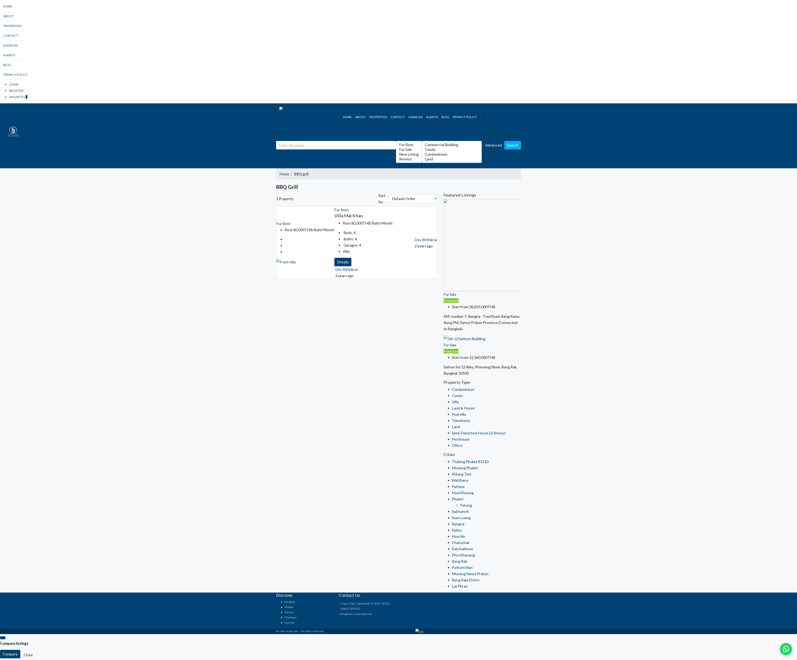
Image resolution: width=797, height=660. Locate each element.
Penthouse (461, 439)
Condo (457, 395)
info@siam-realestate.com (356, 614)
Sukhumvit (460, 511)
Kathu (457, 530)
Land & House (463, 408)
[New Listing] (409, 154)
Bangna (458, 524)
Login (13, 84)
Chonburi (290, 617)
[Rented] (409, 159)
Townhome (461, 420)
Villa (455, 402)
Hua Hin (458, 536)
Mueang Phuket (465, 468)
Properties (12, 26)
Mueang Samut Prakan (470, 573)
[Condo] (451, 149)
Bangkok (289, 602)
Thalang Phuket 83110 (470, 461)
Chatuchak (460, 542)
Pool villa (459, 414)
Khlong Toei (461, 474)
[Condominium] (451, 154)
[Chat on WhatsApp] (786, 649)
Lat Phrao (460, 586)
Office (457, 445)
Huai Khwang (463, 492)
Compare (10, 654)
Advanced (493, 145)
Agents (9, 55)
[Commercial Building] (451, 144)
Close (28, 655)
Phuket (457, 499)
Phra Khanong (463, 555)
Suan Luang (461, 517)
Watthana (460, 480)
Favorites (18, 97)
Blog (7, 65)
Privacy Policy (15, 74)
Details (343, 262)
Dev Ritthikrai (346, 269)
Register (16, 90)
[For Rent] (409, 144)
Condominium (463, 389)
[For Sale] (409, 149)
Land (456, 426)
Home (7, 6)
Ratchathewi (462, 548)
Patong (466, 505)
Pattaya (458, 486)
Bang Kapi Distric (466, 580)
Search (512, 145)
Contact (10, 35)
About (8, 16)
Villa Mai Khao (348, 215)
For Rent (283, 223)
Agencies (10, 45)
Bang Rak (459, 561)
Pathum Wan (462, 567)
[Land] (451, 159)
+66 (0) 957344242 (500, 115)
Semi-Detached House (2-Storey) (479, 433)
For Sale (450, 294)
